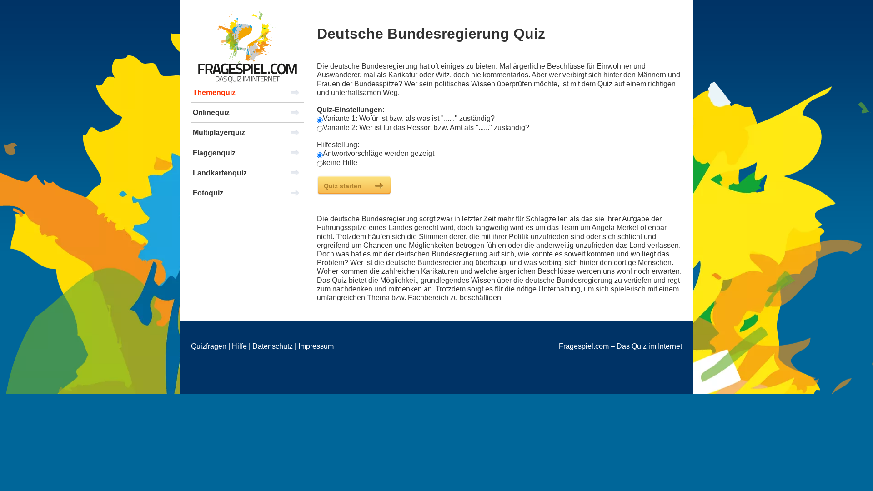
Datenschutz (272, 346)
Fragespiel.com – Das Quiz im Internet (620, 346)
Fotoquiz (208, 193)
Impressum (316, 346)
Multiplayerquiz (219, 132)
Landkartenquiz (220, 173)
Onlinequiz (211, 112)
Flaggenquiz (214, 153)
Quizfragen (208, 346)
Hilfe (239, 346)
